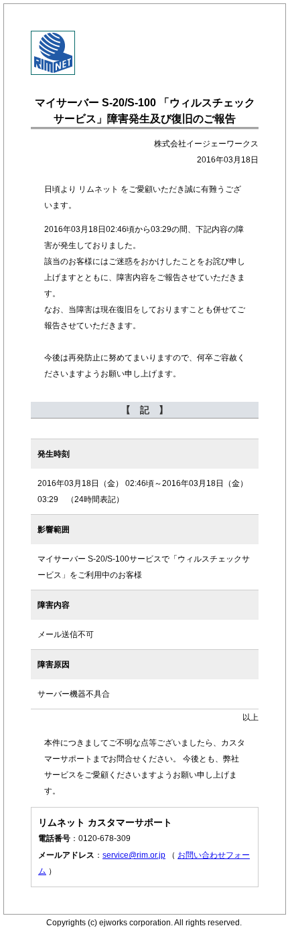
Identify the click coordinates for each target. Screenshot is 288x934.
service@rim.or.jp (133, 855)
